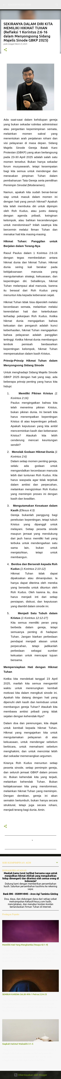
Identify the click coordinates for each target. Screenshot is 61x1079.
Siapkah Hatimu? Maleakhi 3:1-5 (17, 1044)
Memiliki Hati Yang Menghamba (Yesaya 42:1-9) (25, 945)
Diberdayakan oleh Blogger (32, 1075)
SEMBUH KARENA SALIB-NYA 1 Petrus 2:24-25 (24, 994)
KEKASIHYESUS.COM (19, 4)
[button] (5, 50)
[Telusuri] (57, 4)
